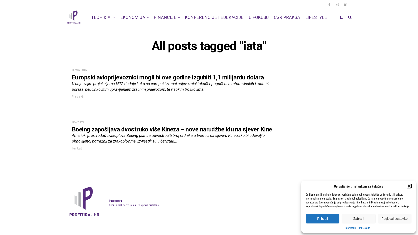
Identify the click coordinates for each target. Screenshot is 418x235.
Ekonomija (132, 17)
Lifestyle (316, 17)
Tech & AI (101, 17)
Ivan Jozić (77, 148)
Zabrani (358, 218)
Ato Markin (78, 96)
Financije (165, 17)
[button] (409, 186)
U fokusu (259, 17)
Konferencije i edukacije (214, 17)
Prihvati (322, 218)
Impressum (350, 228)
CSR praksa (287, 17)
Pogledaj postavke (394, 218)
